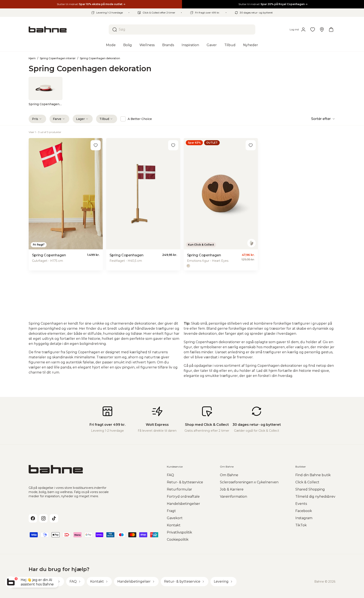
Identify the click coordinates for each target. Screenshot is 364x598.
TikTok (301, 525)
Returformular (179, 489)
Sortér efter (321, 119)
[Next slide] (328, 91)
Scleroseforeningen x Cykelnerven (249, 482)
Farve (57, 119)
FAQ (170, 475)
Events (301, 504)
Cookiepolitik (178, 540)
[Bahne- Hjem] (67, 29)
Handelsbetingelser (183, 504)
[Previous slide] (35, 91)
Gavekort (175, 518)
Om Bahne (229, 475)
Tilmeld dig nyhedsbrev (315, 497)
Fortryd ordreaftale (183, 497)
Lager (80, 119)
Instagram (303, 518)
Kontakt (174, 525)
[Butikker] (322, 29)
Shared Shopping (310, 489)
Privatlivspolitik (179, 532)
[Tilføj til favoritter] (96, 145)
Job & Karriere (232, 489)
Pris (35, 119)
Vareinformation (233, 497)
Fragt (171, 511)
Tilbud (104, 119)
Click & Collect (307, 482)
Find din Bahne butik (313, 475)
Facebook (303, 511)
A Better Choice (140, 119)
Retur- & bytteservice (185, 482)
